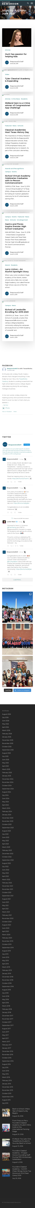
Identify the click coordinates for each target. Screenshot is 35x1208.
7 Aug (21, 488)
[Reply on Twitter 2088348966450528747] (8, 482)
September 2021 (7, 896)
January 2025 (6, 776)
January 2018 (6, 1012)
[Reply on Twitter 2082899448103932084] (8, 574)
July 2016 (5, 1067)
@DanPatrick (11, 527)
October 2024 (7, 785)
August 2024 (6, 792)
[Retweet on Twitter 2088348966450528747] (12, 482)
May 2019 (5, 960)
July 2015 (5, 1103)
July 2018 (5, 993)
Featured (8, 126)
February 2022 (7, 883)
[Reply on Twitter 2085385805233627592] (8, 546)
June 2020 (5, 928)
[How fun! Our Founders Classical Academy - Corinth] (17, 607)
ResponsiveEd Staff (16, 61)
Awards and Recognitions (14, 168)
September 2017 (8, 1025)
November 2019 (7, 941)
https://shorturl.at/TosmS (20, 479)
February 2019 (7, 970)
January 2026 (6, 737)
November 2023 (7, 821)
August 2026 (6, 714)
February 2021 (7, 915)
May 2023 (5, 841)
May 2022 (5, 873)
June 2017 (5, 1032)
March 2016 (6, 1077)
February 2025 (7, 772)
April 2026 (5, 727)
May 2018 (5, 999)
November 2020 (7, 918)
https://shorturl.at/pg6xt (21, 503)
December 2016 (7, 1051)
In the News (15, 99)
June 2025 (5, 759)
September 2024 (8, 789)
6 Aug (20, 521)
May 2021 (5, 905)
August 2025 (6, 753)
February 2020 (7, 938)
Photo (7, 408)
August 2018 (6, 990)
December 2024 (7, 779)
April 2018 (5, 1003)
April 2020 (5, 931)
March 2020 (6, 935)
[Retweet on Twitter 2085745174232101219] (12, 512)
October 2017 (6, 1022)
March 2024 (6, 808)
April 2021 (5, 909)
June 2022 (5, 870)
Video (7, 74)
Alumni (7, 265)
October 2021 (6, 892)
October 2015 (6, 1093)
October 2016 (6, 1058)
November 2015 (7, 1090)
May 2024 (5, 802)
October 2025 (6, 747)
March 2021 (6, 912)
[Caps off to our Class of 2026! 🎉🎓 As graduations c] (17, 639)
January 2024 (6, 815)
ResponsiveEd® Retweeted (21, 518)
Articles (7, 50)
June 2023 (5, 837)
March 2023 (6, 847)
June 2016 (5, 1071)
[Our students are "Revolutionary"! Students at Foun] (17, 671)
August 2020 (6, 925)
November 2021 (7, 889)
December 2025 (7, 740)
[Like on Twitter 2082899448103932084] (15, 574)
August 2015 (6, 1100)
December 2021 (7, 886)
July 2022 (5, 866)
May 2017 (5, 1035)
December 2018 (7, 977)
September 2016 (7, 1061)
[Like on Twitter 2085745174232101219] (15, 512)
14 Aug (21, 459)
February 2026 (7, 734)
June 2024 (5, 798)
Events (14, 172)
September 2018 (8, 986)
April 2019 (5, 964)
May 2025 (5, 763)
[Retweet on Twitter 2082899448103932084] (12, 574)
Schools (20, 126)
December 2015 (7, 1087)
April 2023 (5, 844)
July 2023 (5, 834)
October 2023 (6, 824)
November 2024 (7, 782)
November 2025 (7, 743)
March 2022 (6, 879)
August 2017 (6, 1029)
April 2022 (5, 876)
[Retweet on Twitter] (12, 518)
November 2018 (7, 980)
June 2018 (5, 996)
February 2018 (7, 1009)
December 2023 (7, 818)
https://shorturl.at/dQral (23, 569)
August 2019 (6, 951)
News (15, 126)
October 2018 (6, 983)
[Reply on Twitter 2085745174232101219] (8, 512)
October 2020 (7, 922)
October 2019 (6, 944)
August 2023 (6, 831)
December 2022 (7, 853)
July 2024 (5, 795)
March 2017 (6, 1041)
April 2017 (5, 1038)
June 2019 (5, 957)
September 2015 (7, 1097)
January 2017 (6, 1048)
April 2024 (5, 805)
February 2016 (7, 1080)
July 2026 (5, 717)
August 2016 (6, 1064)
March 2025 (6, 769)
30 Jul (21, 552)
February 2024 (7, 811)
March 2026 (6, 730)
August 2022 (6, 863)
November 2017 (7, 1019)
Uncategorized (22, 220)
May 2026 (5, 724)
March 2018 (6, 1006)
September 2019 (8, 947)
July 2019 (5, 954)
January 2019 (6, 973)
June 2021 (5, 902)
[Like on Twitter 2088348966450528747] (15, 482)
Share (15, 411)
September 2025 (8, 750)
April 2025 (5, 766)
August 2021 (6, 899)
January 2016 (6, 1084)
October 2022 (6, 857)
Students (24, 99)
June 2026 (5, 721)
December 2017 (7, 1016)
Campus (8, 172)
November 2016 (7, 1054)
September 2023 (8, 828)
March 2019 (6, 967)
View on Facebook (7, 411)
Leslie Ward (11, 522)
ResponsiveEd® (12, 459)
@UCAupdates (12, 561)
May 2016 (5, 1074)
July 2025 (5, 756)
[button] (32, 3)
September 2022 (8, 860)
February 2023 (7, 850)
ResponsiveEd (12, 368)
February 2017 (7, 1045)
